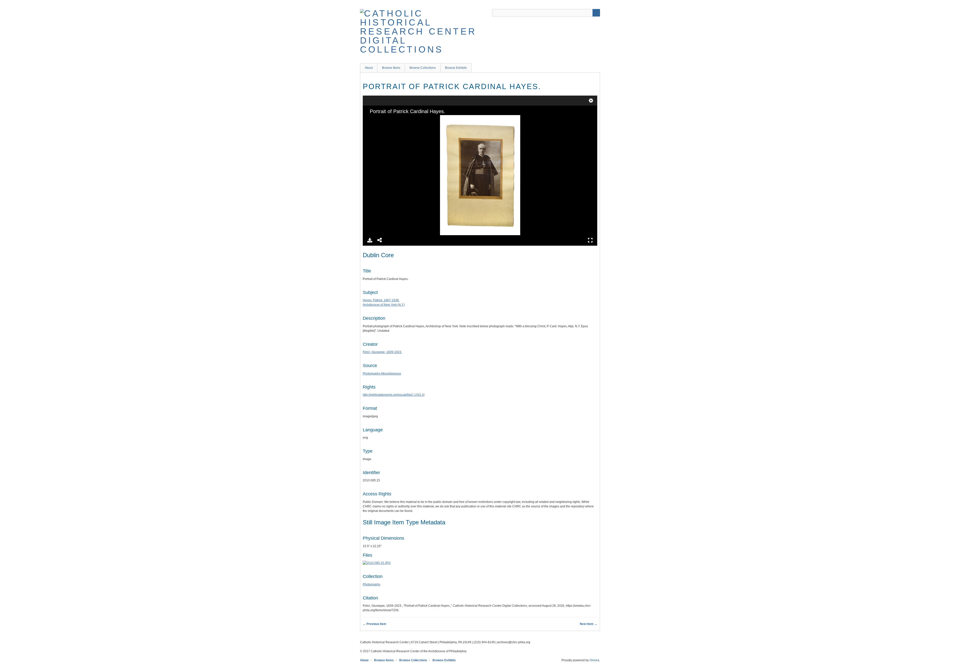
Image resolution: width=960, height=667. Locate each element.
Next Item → (588, 624)
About (369, 68)
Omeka (594, 660)
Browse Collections (423, 68)
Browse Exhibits (456, 68)
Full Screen (590, 240)
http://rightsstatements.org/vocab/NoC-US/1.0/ (393, 395)
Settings (591, 101)
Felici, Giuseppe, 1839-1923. (382, 352)
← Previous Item (374, 624)
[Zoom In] (371, 119)
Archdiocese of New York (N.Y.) (384, 304)
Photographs (371, 584)
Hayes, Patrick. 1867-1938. (381, 300)
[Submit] (596, 13)
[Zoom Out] (379, 119)
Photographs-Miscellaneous (382, 373)
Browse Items (391, 68)
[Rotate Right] (388, 119)
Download (370, 240)
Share (380, 240)
